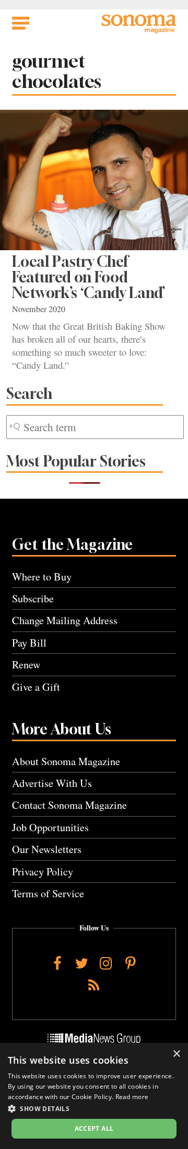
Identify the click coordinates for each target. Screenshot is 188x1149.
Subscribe (33, 598)
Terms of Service (48, 893)
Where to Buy (42, 577)
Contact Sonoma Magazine (69, 805)
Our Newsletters (46, 849)
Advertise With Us (52, 783)
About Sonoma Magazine (66, 761)
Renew (26, 664)
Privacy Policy (42, 871)
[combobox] (95, 427)
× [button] (176, 1054)
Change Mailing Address (65, 620)
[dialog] (94, 1096)
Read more (132, 1096)
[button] (94, 1108)
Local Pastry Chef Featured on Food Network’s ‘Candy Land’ (88, 277)
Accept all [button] (94, 1128)
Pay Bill (29, 643)
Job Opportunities (50, 827)
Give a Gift (36, 687)
